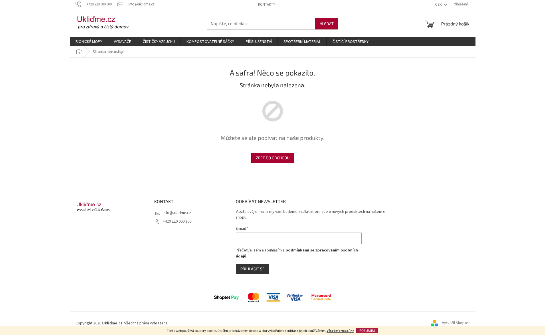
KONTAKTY (266, 4)
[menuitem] (89, 41)
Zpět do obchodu (273, 157)
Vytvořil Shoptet (456, 323)
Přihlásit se (252, 268)
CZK (439, 4)
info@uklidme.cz (177, 213)
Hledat (327, 23)
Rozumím (367, 330)
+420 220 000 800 (177, 221)
